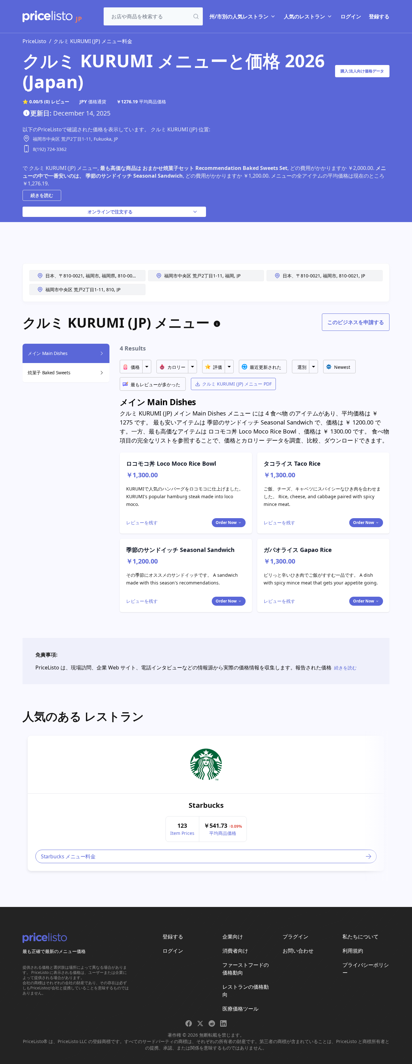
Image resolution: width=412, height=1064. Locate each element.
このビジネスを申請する (355, 322)
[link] (206, 765)
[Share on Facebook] (188, 1023)
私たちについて (360, 936)
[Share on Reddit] (212, 1023)
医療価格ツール (240, 1008)
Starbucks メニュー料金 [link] (68, 856)
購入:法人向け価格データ (362, 71)
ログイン (351, 16)
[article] (206, 803)
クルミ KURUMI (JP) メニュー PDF (237, 384)
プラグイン (295, 936)
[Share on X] (200, 1023)
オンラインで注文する (110, 212)
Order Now (226, 522)
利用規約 (352, 950)
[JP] (47, 16)
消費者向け (235, 950)
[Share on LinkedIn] (223, 1023)
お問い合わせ (298, 950)
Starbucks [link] (206, 805)
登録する (379, 16)
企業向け (232, 936)
